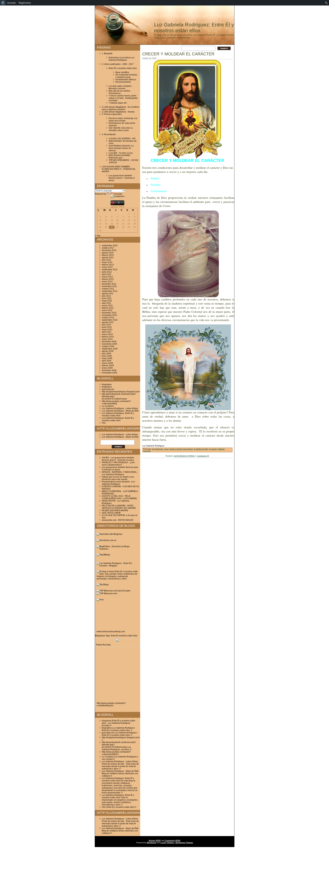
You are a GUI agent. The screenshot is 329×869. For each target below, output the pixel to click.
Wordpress (151, 843)
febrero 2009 (108, 365)
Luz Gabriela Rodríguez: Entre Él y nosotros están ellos (194, 27)
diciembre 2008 (109, 370)
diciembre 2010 (109, 313)
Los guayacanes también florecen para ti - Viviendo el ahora (122, 178)
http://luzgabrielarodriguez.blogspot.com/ (121, 391)
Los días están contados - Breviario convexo (120, 87)
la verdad (213, 449)
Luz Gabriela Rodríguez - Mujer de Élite (120, 411)
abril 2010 (106, 332)
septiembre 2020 (110, 245)
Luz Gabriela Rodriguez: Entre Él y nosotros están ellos (118, 414)
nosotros (123, 635)
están (129, 635)
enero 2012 (107, 281)
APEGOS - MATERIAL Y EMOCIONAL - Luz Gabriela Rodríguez (120, 473)
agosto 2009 (107, 351)
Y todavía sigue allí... (118, 103)
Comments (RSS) (172, 841)
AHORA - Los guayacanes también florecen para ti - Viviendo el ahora (118, 458)
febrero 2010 (108, 337)
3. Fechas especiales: (112, 114)
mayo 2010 (107, 329)
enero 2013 (107, 267)
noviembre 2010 (109, 315)
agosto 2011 (107, 293)
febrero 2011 (108, 308)
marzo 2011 (107, 305)
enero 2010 (107, 339)
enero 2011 (107, 310)
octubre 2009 (108, 346)
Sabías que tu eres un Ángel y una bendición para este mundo (118, 478)
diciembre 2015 (109, 250)
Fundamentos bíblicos (125, 79)
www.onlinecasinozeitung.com (111, 631)
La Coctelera (108, 406)
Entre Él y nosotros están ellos (123, 68)
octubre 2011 (108, 289)
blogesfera (107, 387)
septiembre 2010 (110, 320)
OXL (104, 423)
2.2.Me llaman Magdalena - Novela (118, 112)
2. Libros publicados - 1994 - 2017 (118, 64)
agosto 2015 (107, 253)
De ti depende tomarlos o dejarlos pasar (126, 76)
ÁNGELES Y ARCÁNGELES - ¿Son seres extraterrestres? (118, 463)
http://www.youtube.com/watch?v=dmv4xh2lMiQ (116, 402)
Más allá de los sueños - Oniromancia (120, 92)
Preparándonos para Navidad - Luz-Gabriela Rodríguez (118, 482)
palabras (221, 449)
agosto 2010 (107, 322)
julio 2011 (106, 296)
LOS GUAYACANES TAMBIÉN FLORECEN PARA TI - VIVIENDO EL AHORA (119, 169)
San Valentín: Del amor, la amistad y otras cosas (121, 129)
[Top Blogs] (103, 584)
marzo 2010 (107, 334)
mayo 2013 (107, 262)
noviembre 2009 (109, 344)
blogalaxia (107, 384)
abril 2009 (106, 361)
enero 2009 (107, 368)
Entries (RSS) (155, 841)
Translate (117, 194)
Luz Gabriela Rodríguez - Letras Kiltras (120, 408)
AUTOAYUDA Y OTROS (184, 456)
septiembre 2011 (109, 291)
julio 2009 (106, 353)
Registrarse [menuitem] (25, 2)
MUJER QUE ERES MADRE (115, 510)
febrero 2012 (108, 279)
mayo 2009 (107, 358)
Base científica (122, 72)
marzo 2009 (107, 363)
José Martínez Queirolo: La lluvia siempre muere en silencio (121, 148)
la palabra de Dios (201, 449)
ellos (135, 635)
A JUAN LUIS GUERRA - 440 (122, 138)
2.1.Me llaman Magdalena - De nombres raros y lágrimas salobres (120, 108)
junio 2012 (107, 272)
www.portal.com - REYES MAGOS (117, 520)
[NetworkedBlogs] (117, 641)
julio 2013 (106, 260)
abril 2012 (106, 274)
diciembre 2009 (109, 341)
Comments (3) (203, 456)
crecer (166, 449)
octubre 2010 (108, 317)
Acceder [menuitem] (11, 2)
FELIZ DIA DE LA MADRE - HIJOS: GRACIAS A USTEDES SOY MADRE (119, 506)
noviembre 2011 (109, 286)
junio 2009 (107, 356)
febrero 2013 (108, 265)
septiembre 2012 (110, 269)
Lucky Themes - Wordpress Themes (177, 843)
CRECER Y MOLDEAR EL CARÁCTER (178, 54)
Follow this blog (103, 645)
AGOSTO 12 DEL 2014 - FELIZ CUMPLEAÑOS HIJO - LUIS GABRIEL (119, 497)
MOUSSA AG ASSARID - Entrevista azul (120, 156)
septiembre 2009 (110, 349)
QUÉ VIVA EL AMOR (111, 513)
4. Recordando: (109, 134)
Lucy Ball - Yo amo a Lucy (121, 153)
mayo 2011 (107, 301)
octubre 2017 (108, 248)
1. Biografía (107, 53)
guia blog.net (108, 389)
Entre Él (114, 635)
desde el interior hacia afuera (181, 449)
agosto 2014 (107, 257)
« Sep (97, 235)
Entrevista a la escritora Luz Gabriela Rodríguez (121, 58)
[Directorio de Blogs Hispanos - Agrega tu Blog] (117, 549)
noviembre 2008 (109, 373)
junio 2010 (107, 327)
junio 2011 (107, 298)
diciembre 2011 (109, 284)
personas (147, 451)
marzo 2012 (107, 277)
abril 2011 (106, 303)
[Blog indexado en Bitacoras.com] (113, 591)
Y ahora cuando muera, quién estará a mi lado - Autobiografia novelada (123, 98)
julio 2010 (106, 325)
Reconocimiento (123, 82)
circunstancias (157, 449)
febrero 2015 (108, 255)
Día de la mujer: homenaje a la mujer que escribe (123, 119)
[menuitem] (3, 2)
